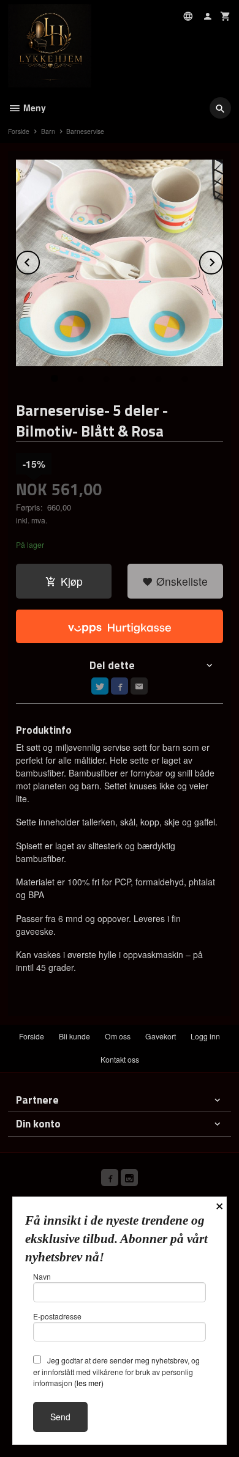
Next (222, 260)
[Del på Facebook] (119, 686)
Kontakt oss (120, 1059)
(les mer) (89, 1383)
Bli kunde (74, 1036)
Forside (18, 131)
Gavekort (160, 1036)
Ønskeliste (180, 581)
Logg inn (205, 1036)
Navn (42, 1276)
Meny (33, 107)
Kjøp (72, 581)
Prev (39, 260)
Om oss (118, 1036)
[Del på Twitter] (99, 686)
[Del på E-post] (139, 686)
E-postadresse (57, 1316)
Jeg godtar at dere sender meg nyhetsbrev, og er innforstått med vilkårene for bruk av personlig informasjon (116, 1371)
